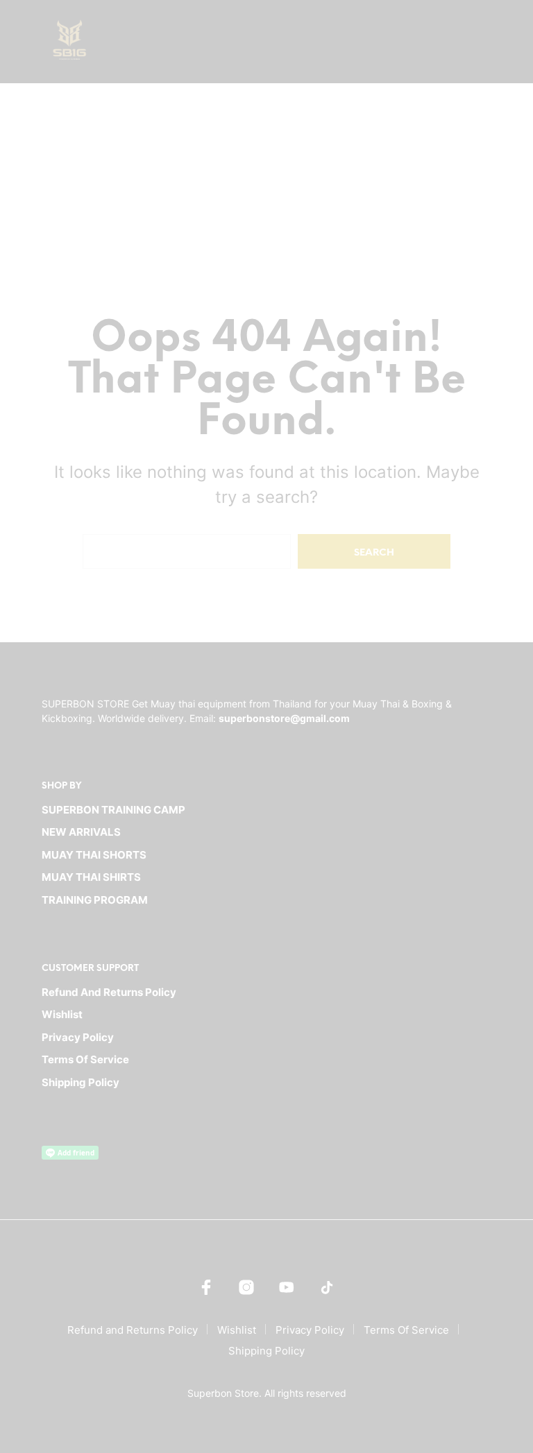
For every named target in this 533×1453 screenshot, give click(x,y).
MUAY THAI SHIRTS (91, 877)
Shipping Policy (80, 1082)
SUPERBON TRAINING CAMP (113, 809)
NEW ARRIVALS (81, 832)
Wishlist (62, 1014)
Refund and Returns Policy (109, 992)
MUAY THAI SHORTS (94, 854)
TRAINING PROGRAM (95, 899)
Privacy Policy (78, 1037)
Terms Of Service (85, 1059)
